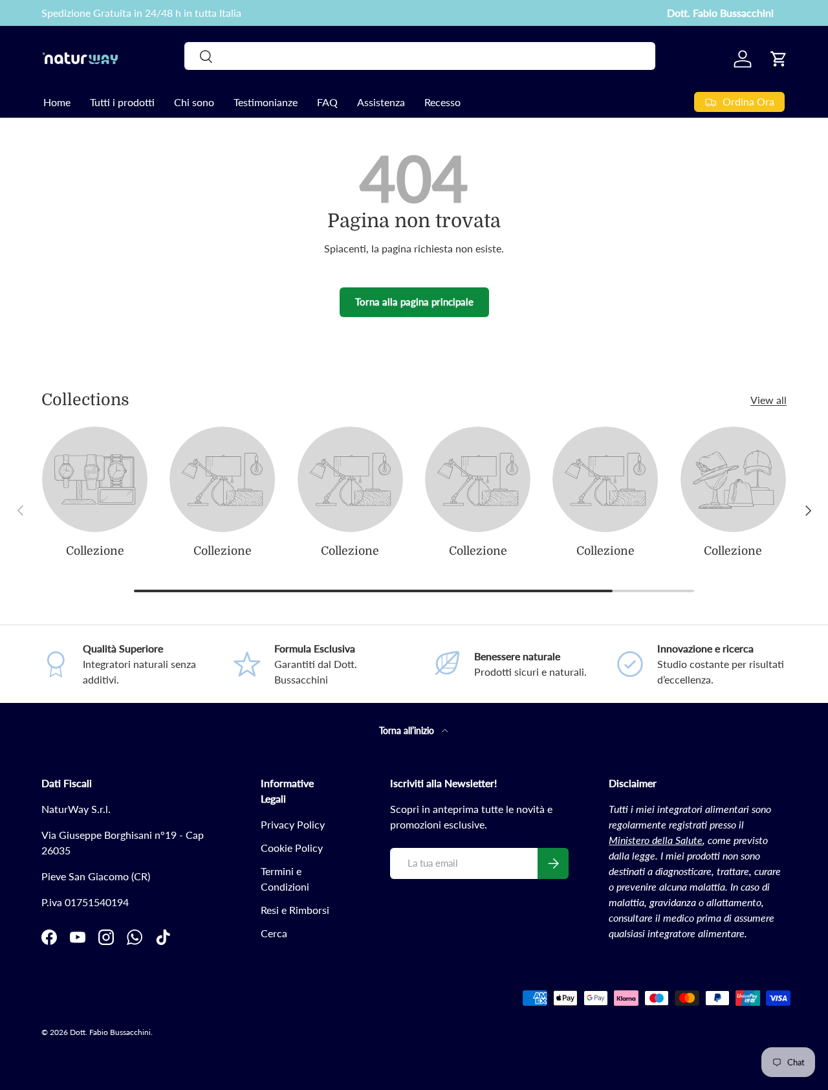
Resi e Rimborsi (295, 910)
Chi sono (194, 102)
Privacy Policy (293, 824)
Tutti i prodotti (122, 102)
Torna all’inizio (408, 730)
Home (57, 102)
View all (768, 400)
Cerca (274, 933)
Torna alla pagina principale (414, 301)
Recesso (442, 102)
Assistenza (381, 102)
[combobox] (419, 56)
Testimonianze (266, 102)
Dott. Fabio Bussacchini (720, 12)
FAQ (327, 102)
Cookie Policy (292, 847)
